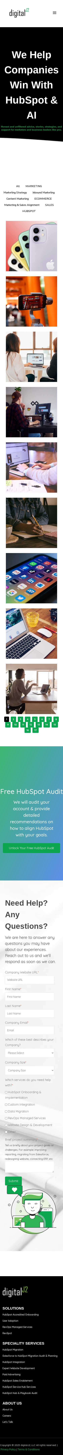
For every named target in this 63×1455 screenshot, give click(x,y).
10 (15, 724)
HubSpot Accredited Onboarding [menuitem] (21, 1314)
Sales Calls (24, 704)
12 (31, 724)
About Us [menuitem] (8, 1409)
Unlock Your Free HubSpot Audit (31, 848)
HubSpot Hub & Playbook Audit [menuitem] (20, 1393)
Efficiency (39, 424)
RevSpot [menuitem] (7, 1333)
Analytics (38, 369)
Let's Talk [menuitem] (8, 1421)
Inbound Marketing (28, 255)
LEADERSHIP (24, 424)
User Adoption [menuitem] (10, 1320)
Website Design (26, 372)
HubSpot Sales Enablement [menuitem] (18, 1380)
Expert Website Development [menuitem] (19, 1368)
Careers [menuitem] (7, 1415)
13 (39, 724)
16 (28, 730)
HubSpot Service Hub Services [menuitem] (19, 1386)
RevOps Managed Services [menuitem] (17, 1327)
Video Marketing (26, 315)
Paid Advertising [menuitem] (11, 1374)
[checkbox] (31, 1112)
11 (23, 724)
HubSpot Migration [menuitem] (13, 1349)
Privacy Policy (8, 1449)
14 (47, 724)
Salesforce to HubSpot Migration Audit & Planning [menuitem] (30, 1355)
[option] (31, 813)
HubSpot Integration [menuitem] (14, 1362)
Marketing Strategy (29, 258)
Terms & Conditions (29, 1449)
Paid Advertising (35, 590)
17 (35, 730)
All (18, 186)
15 (55, 724)
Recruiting (23, 427)
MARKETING (24, 311)
